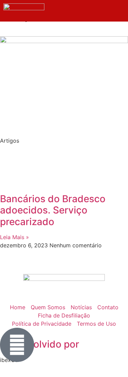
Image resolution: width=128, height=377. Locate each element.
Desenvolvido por (39, 344)
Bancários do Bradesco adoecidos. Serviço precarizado (52, 210)
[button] (114, 14)
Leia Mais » (14, 237)
